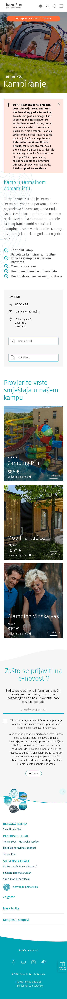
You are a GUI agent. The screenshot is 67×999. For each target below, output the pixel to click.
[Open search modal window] (54, 6)
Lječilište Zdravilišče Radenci (19, 847)
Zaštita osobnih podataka (40, 763)
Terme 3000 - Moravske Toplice (21, 841)
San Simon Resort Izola (16, 879)
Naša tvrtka (11, 908)
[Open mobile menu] (61, 6)
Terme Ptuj (9, 854)
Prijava (33, 773)
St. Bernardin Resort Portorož (20, 866)
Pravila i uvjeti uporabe (28, 981)
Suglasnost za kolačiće (30, 985)
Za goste (9, 897)
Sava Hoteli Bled (12, 829)
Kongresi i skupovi (16, 920)
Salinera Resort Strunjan (17, 872)
